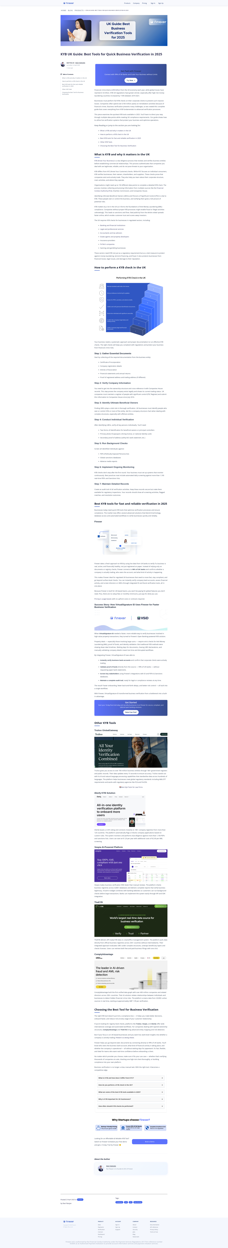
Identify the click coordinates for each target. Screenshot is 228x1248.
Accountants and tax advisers (111, 233)
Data (99, 1225)
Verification (101, 1229)
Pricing (144, 3)
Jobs (134, 1232)
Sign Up (160, 3)
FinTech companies (107, 244)
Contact (135, 1227)
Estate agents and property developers (114, 237)
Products (79, 10)
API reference (154, 1227)
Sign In (153, 3)
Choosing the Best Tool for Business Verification (73, 93)
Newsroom (136, 1237)
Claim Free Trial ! (131, 712)
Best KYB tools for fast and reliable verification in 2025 (72, 85)
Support (117, 1229)
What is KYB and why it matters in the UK (74, 78)
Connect (100, 1232)
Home (63, 10)
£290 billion (115, 90)
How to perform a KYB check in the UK (73, 81)
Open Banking (137, 1202)
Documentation (154, 1225)
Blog (70, 10)
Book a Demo (149, 1142)
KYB (126, 1202)
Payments (101, 1227)
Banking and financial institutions (112, 225)
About (134, 1225)
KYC (131, 1202)
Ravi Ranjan (80, 63)
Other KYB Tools (67, 89)
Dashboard (101, 1234)
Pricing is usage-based (102, 599)
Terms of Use (154, 1232)
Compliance (119, 1202)
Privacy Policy (154, 1229)
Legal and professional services (112, 229)
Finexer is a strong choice (125, 1038)
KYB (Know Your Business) (104, 161)
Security (135, 1229)
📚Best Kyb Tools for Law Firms (131, 787)
